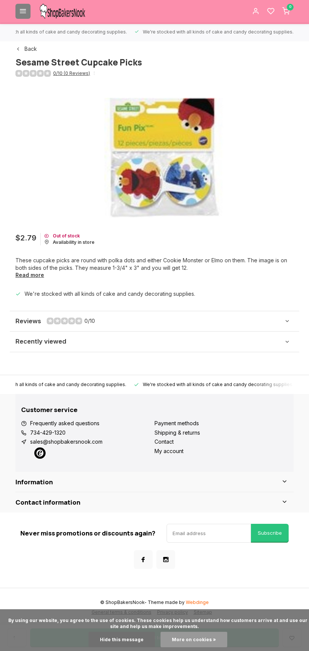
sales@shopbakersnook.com (66, 441)
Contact (164, 441)
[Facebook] (143, 559)
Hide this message (122, 639)
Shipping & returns (177, 432)
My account (169, 451)
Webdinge (197, 602)
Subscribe (270, 533)
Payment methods (176, 423)
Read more (29, 275)
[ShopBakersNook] (62, 11)
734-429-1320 (48, 432)
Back (30, 49)
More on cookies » (194, 639)
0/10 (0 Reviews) (71, 73)
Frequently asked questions (64, 423)
